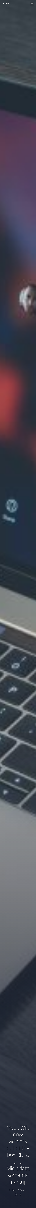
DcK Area (6, 3)
